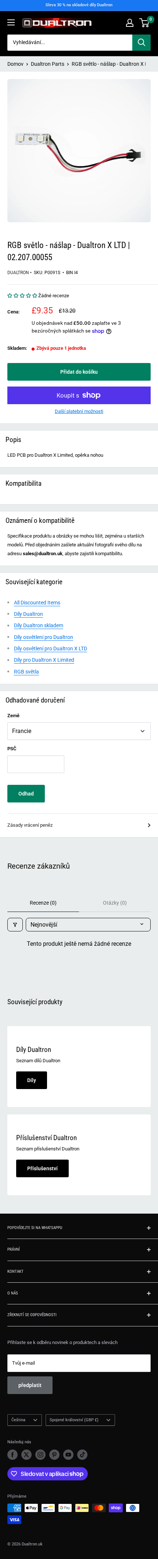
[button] (22, 295)
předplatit (30, 1385)
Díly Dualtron (28, 614)
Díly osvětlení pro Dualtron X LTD (50, 648)
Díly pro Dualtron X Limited (44, 660)
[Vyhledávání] (141, 43)
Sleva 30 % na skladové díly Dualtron (79, 5)
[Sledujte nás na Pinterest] (54, 1455)
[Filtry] (15, 924)
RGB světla (26, 672)
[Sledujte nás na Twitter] (26, 1455)
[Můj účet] (129, 23)
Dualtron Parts (47, 64)
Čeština (18, 1420)
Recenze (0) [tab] (43, 903)
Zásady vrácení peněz (30, 825)
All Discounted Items (37, 603)
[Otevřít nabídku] (11, 22)
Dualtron (18, 272)
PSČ (12, 748)
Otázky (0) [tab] (115, 903)
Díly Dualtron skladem (38, 625)
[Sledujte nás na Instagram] (40, 1455)
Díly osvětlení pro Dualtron (43, 637)
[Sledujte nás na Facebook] (12, 1455)
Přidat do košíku (79, 372)
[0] (144, 22)
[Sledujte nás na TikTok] (82, 1455)
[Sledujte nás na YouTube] (68, 1455)
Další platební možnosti (79, 411)
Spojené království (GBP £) (74, 1420)
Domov (15, 64)
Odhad (26, 794)
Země (13, 715)
